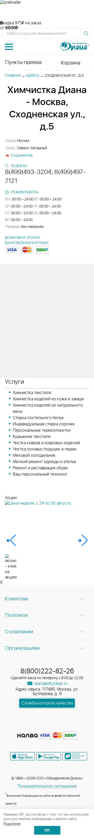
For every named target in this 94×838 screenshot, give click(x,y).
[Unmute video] (47, 13)
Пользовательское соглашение (47, 786)
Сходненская (21, 155)
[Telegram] (57, 727)
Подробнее (12, 824)
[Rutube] (47, 727)
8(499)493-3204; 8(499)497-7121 (45, 176)
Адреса (32, 76)
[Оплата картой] (27, 735)
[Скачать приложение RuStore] (74, 756)
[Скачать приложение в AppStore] (22, 756)
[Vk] (28, 727)
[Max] (66, 727)
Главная (12, 76)
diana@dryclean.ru (50, 683)
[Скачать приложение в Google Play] (48, 756)
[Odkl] (38, 727)
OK (47, 830)
